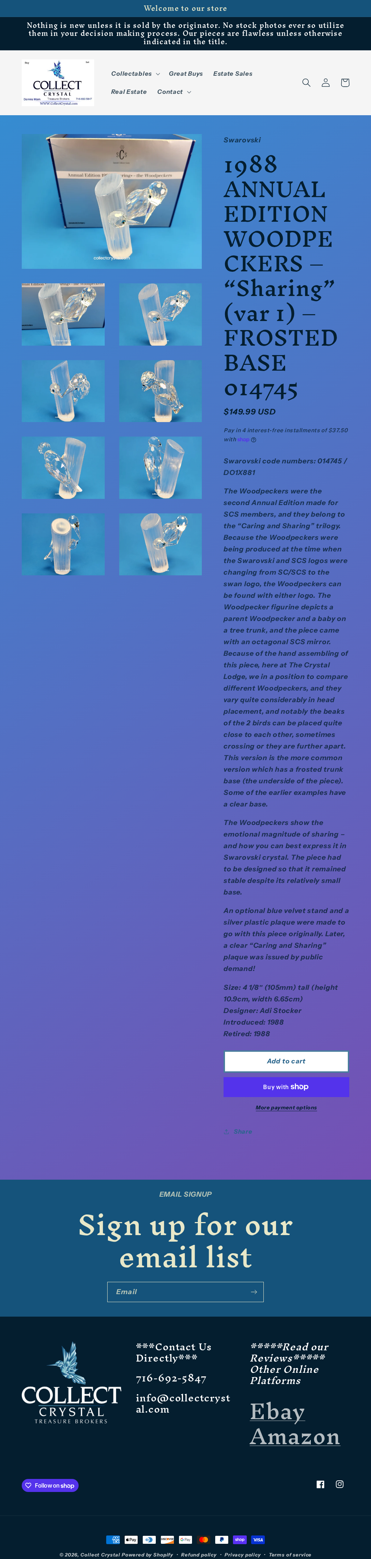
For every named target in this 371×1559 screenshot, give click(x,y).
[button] (134, 73)
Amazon (295, 1436)
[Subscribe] (253, 1292)
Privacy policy (243, 1555)
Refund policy (199, 1555)
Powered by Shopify (147, 1555)
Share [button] (243, 1131)
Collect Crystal (100, 1555)
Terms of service (290, 1555)
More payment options (286, 1107)
